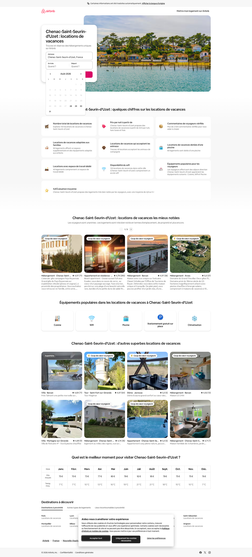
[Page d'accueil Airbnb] (48, 11)
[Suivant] (131, 229)
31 (50, 111)
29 (76, 106)
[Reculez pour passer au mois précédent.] (50, 74)
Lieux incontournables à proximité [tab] (109, 507)
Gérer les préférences (156, 538)
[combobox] (69, 57)
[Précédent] (121, 229)
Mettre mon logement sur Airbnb (193, 11)
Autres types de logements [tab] (79, 507)
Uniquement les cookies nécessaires (126, 539)
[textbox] (57, 66)
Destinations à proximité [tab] (52, 507)
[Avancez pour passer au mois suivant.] (81, 74)
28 (71, 106)
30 (81, 106)
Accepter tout (96, 538)
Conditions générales (84, 552)
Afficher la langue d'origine (153, 3)
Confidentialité (66, 552)
